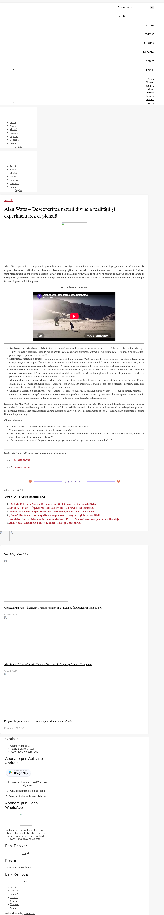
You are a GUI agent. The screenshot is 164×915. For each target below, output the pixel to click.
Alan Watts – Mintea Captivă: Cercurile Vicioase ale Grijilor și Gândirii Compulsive (48, 664)
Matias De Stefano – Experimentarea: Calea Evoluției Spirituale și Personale (51, 511)
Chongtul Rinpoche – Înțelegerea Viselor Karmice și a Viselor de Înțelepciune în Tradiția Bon (53, 607)
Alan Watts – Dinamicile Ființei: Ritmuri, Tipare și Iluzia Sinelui (45, 522)
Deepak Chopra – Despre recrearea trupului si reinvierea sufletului (38, 721)
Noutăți (120, 16)
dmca (26, 881)
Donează (148, 52)
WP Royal (29, 913)
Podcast (149, 34)
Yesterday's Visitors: (22, 751)
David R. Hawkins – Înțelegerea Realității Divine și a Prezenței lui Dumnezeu (51, 508)
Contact (149, 61)
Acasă (121, 7)
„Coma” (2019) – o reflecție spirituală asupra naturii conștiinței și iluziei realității (54, 515)
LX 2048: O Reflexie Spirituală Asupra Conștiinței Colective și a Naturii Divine (52, 504)
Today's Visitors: (19, 748)
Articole (8, 200)
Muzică (149, 25)
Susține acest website (74, 481)
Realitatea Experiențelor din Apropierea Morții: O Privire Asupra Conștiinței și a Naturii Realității (64, 519)
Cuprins (149, 43)
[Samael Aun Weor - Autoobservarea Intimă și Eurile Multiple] (5, 540)
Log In (150, 70)
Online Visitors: (19, 745)
